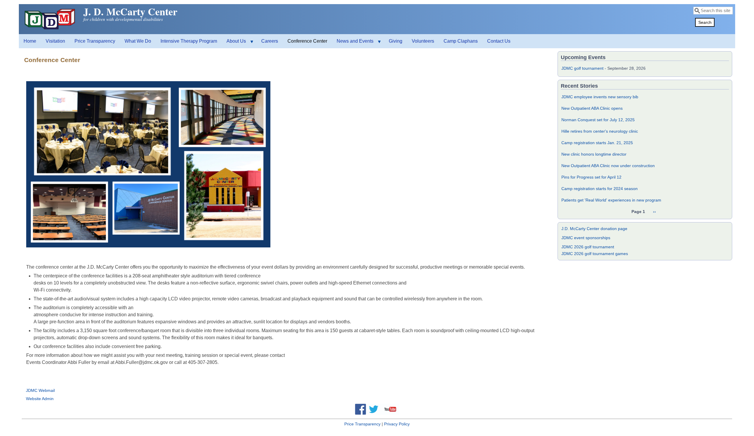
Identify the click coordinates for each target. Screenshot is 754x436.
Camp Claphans (461, 41)
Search (705, 22)
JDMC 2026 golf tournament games (594, 253)
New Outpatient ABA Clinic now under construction (608, 165)
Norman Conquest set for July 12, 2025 (598, 119)
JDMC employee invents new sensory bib (599, 96)
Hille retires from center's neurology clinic (599, 131)
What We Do (138, 41)
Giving (395, 41)
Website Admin (40, 398)
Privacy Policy (397, 424)
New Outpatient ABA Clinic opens (592, 108)
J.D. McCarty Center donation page (594, 228)
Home (30, 41)
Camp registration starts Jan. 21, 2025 (597, 142)
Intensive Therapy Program (189, 41)
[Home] (51, 29)
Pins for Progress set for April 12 (591, 177)
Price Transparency (95, 41)
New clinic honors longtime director (593, 154)
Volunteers (423, 41)
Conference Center (307, 41)
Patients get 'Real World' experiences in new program (611, 200)
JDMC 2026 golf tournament (587, 246)
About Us (234, 43)
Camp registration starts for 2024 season (599, 188)
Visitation (55, 41)
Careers (269, 41)
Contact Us (498, 41)
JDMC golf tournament (582, 68)
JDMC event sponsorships (585, 237)
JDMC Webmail (40, 390)
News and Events (352, 43)
